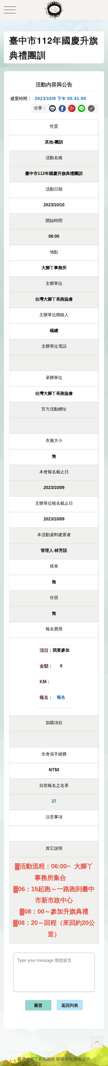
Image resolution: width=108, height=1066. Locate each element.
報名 (61, 697)
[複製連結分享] (91, 108)
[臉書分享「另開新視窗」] (62, 108)
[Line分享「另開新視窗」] (81, 108)
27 (54, 801)
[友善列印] (52, 108)
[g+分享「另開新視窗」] (71, 108)
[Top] (97, 1042)
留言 (38, 1005)
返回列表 (69, 1005)
